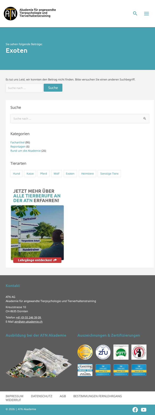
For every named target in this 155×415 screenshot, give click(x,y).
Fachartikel (17, 142)
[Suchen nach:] (25, 88)
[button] (135, 14)
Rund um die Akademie (25, 150)
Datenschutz (41, 396)
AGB (63, 396)
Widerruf (13, 400)
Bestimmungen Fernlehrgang (97, 396)
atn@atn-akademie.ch (28, 321)
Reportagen (18, 146)
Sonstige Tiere (109, 173)
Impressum (14, 396)
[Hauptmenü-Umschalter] (146, 13)
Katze (30, 173)
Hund (16, 173)
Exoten (70, 173)
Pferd (43, 173)
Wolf (56, 173)
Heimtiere (87, 173)
